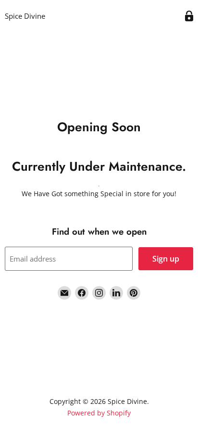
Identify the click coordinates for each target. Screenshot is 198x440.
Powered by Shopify (99, 412)
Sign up (165, 258)
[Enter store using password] (189, 16)
